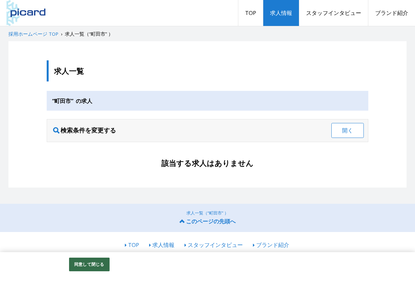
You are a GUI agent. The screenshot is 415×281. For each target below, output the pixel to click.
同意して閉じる (89, 264)
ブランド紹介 (391, 13)
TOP (250, 13)
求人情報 (281, 13)
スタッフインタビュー (333, 13)
